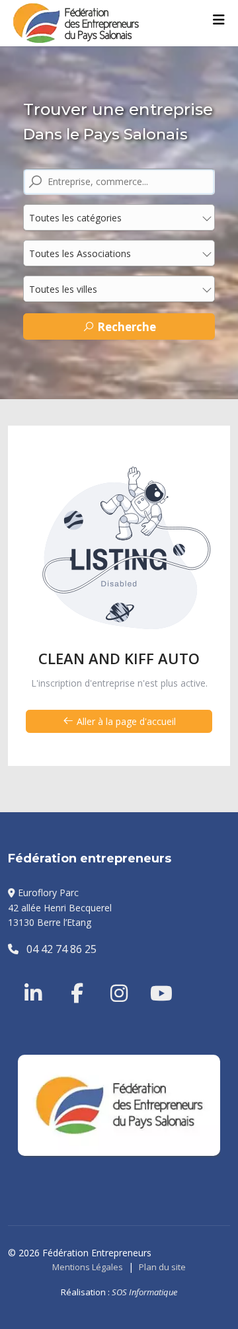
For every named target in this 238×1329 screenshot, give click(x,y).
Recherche (125, 326)
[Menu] (219, 20)
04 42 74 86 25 (58, 949)
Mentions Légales (87, 1267)
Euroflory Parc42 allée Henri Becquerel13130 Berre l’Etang (60, 907)
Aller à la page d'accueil (125, 721)
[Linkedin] (34, 977)
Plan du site (162, 1267)
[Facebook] (71, 977)
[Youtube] (150, 977)
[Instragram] (110, 977)
